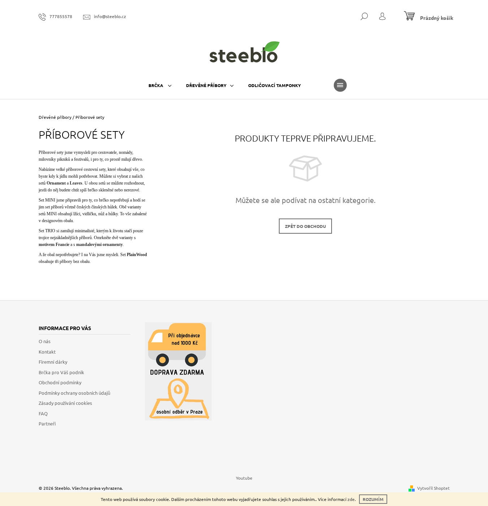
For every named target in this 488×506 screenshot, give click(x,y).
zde (351, 499)
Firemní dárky (53, 362)
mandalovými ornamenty (99, 244)
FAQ (43, 413)
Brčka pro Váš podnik (61, 372)
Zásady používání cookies (65, 403)
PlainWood (137, 254)
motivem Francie (54, 244)
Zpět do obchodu (305, 226)
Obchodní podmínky (60, 382)
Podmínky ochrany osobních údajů (74, 393)
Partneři (47, 423)
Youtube (244, 478)
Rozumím (373, 499)
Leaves (75, 183)
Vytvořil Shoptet (433, 488)
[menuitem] (160, 85)
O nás (45, 341)
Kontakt (47, 352)
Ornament (56, 183)
